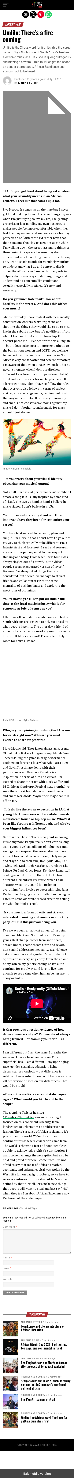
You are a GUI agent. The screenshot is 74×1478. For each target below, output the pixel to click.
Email (7, 1268)
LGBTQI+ (32, 1208)
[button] (6, 5)
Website (8, 1279)
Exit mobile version (37, 1474)
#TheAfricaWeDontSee (18, 1117)
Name (7, 1257)
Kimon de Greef (28, 82)
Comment (10, 1226)
